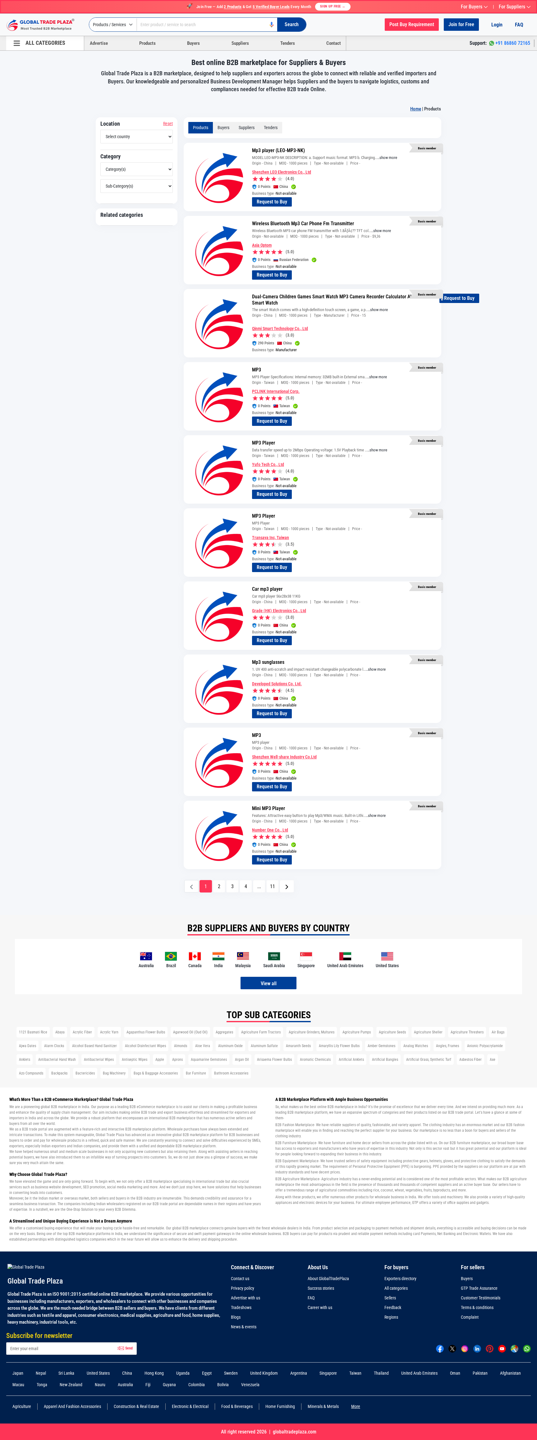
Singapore (328, 1373)
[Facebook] (440, 1348)
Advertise (99, 43)
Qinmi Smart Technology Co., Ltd (280, 328)
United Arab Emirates (419, 1373)
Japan (17, 1373)
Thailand (381, 1373)
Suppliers (240, 43)
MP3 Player (263, 443)
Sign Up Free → (333, 6)
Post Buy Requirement (411, 24)
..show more (387, 157)
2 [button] (219, 886)
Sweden (231, 1373)
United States (98, 1373)
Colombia (196, 1384)
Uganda (183, 1373)
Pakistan (480, 1373)
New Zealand (71, 1384)
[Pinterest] (489, 1348)
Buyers (193, 43)
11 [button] (272, 886)
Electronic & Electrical (190, 1406)
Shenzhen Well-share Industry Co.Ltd (284, 756)
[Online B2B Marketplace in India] (45, 25)
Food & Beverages (237, 1406)
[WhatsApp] (527, 1348)
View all (269, 983)
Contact (333, 43)
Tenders (287, 43)
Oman (455, 1373)
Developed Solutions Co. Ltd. (277, 683)
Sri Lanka (66, 1373)
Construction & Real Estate (136, 1406)
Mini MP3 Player (268, 808)
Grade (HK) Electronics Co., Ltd (279, 610)
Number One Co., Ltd (270, 829)
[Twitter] (452, 1348)
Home (415, 109)
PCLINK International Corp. (276, 391)
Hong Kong (154, 1373)
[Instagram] (465, 1348)
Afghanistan (510, 1373)
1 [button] (205, 886)
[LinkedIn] (477, 1348)
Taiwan (355, 1373)
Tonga (42, 1384)
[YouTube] (502, 1348)
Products (147, 43)
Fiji (147, 1384)
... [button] (259, 886)
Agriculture (21, 1406)
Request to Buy (272, 202)
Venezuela (250, 1384)
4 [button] (246, 886)
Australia (125, 1384)
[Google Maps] (514, 1348)
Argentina (298, 1373)
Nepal (41, 1373)
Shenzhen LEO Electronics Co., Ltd (281, 172)
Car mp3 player (267, 589)
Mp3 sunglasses (268, 662)
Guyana (169, 1384)
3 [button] (232, 886)
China (127, 1373)
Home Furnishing (280, 1406)
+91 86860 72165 (512, 43)
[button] (287, 886)
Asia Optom (262, 245)
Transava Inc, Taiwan (270, 537)
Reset (168, 123)
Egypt (207, 1373)
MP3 (256, 370)
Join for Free (461, 24)
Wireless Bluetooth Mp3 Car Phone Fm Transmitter (303, 223)
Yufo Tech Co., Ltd (268, 464)
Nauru (100, 1384)
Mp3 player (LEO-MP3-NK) (278, 150)
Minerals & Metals (323, 1406)
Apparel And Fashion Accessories (72, 1406)
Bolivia (223, 1384)
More (355, 1406)
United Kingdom (264, 1373)
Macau (18, 1384)
